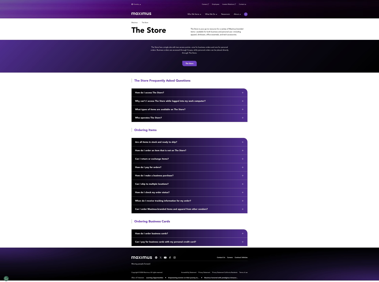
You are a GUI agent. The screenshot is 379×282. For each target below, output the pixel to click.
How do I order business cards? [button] (151, 233)
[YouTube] (165, 257)
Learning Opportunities (154, 278)
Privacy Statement (204, 272)
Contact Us (221, 257)
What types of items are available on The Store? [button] (160, 109)
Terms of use (243, 272)
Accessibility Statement (188, 272)
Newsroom (225, 14)
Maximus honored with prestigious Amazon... (221, 278)
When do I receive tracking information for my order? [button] (163, 200)
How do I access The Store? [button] (149, 92)
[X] (161, 257)
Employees (215, 4)
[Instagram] (174, 257)
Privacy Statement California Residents (224, 272)
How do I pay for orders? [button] (148, 167)
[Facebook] (170, 257)
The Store (189, 63)
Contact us (242, 4)
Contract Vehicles (241, 257)
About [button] (236, 14)
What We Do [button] (210, 14)
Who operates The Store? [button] (148, 117)
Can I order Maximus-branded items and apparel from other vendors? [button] (171, 209)
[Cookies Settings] (6, 278)
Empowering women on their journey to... (183, 278)
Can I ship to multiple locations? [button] (151, 184)
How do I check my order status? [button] (152, 192)
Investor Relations (228, 4)
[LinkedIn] (156, 257)
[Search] (246, 14)
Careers (204, 4)
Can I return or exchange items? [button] (152, 158)
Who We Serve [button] (193, 14)
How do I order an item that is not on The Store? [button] (160, 150)
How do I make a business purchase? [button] (154, 175)
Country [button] (136, 4)
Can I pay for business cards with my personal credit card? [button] (165, 241)
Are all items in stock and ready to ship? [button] (156, 142)
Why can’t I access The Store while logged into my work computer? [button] (170, 101)
